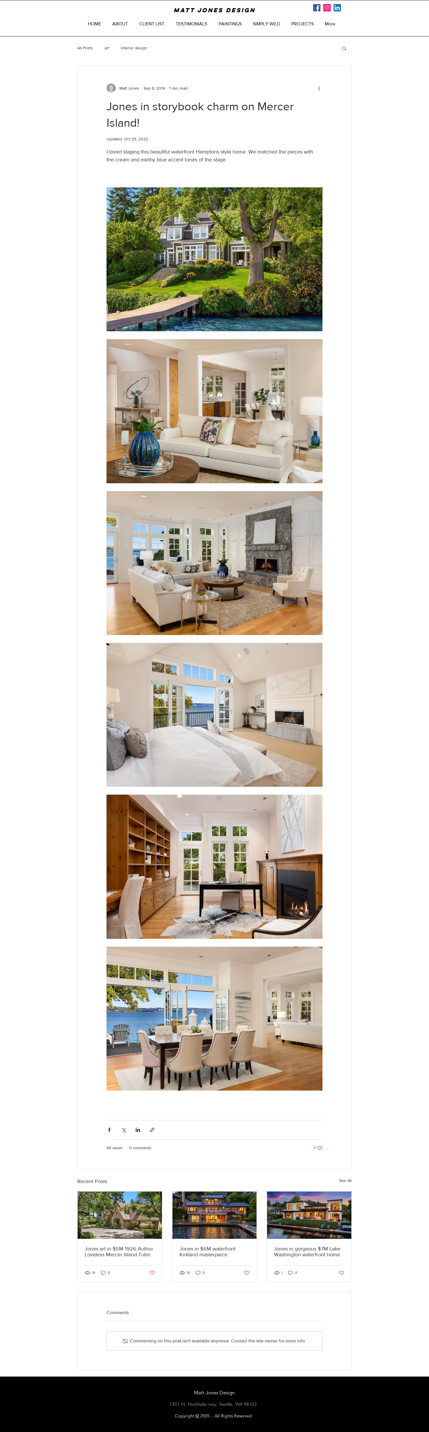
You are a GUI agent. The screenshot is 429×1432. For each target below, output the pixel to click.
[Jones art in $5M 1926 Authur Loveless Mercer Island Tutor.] (120, 1215)
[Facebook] (316, 7)
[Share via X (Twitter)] (123, 1130)
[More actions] (318, 88)
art (106, 48)
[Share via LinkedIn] (138, 1130)
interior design (134, 48)
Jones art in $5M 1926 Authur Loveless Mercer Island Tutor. (119, 1251)
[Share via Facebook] (109, 1130)
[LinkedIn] (337, 7)
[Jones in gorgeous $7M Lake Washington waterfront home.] (309, 1215)
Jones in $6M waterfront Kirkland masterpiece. (207, 1251)
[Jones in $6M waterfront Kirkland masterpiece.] (214, 1215)
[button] (344, 48)
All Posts (85, 48)
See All (345, 1180)
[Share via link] (152, 1130)
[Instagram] (327, 7)
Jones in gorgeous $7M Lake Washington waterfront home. (307, 1251)
